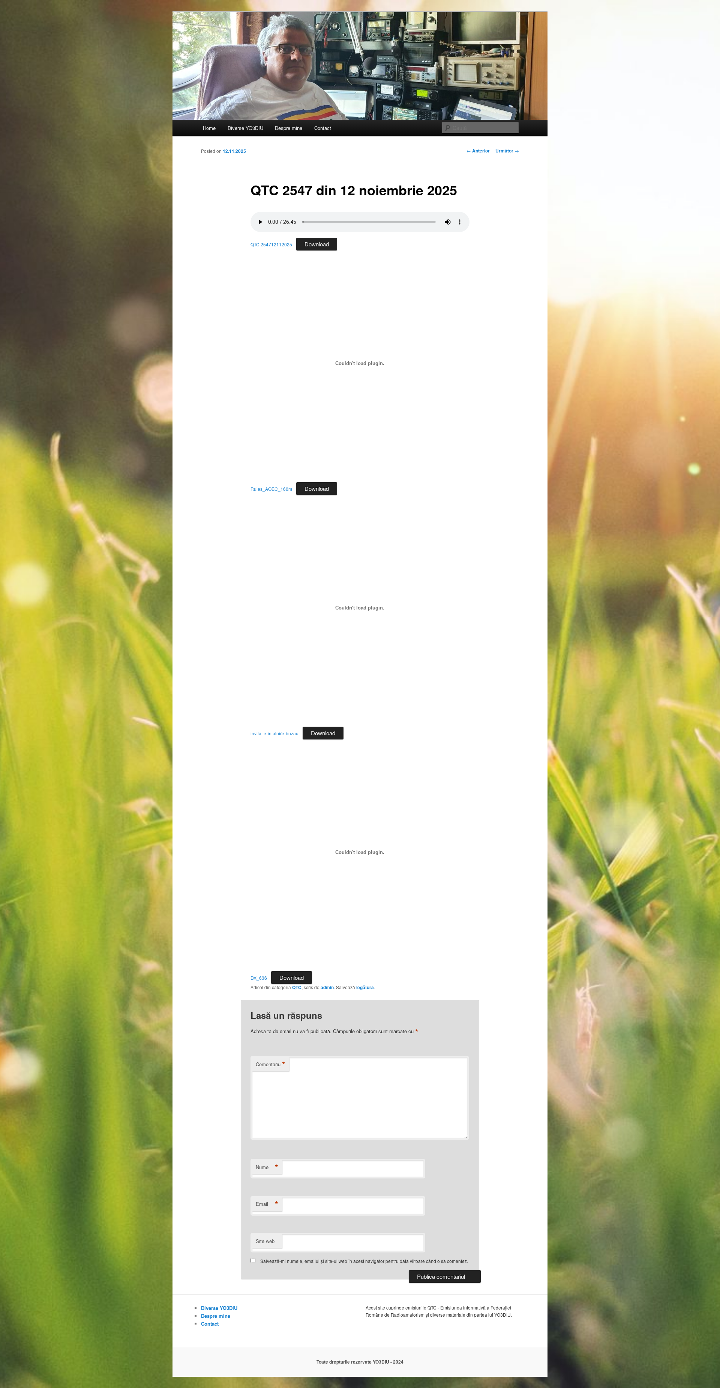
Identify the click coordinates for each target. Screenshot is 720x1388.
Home (209, 127)
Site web (265, 1241)
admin (327, 987)
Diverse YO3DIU (245, 127)
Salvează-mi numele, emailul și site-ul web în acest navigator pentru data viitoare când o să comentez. (364, 1261)
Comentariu (270, 1064)
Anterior (478, 150)
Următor (507, 150)
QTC (297, 987)
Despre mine (288, 127)
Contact (322, 127)
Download (316, 244)
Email (267, 1204)
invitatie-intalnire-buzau (274, 733)
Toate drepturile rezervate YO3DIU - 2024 (360, 1361)
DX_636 (258, 978)
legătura (365, 987)
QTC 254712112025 (271, 244)
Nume (267, 1167)
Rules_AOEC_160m (271, 489)
